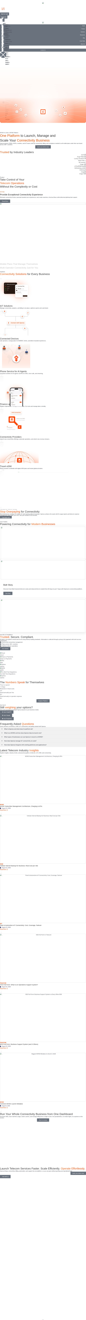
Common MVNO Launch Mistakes (11, 1104)
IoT (1, 923)
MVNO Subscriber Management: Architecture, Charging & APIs (21, 806)
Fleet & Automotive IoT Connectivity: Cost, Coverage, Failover (20, 925)
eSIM (1, 864)
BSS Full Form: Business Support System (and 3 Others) (19, 1044)
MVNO (2, 804)
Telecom (3, 983)
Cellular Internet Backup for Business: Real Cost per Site (19, 866)
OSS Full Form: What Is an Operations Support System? (19, 985)
